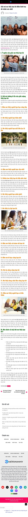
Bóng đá (6, 439)
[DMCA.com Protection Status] (14, 493)
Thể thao (14, 442)
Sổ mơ (9, 386)
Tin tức (21, 442)
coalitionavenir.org (5, 48)
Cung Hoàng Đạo (14, 439)
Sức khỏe (8, 442)
